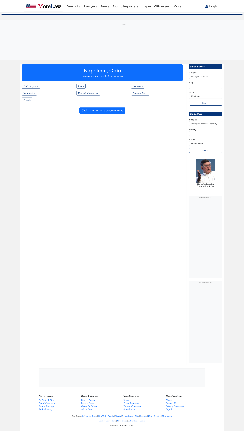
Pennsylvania (127, 416)
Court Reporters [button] (125, 6)
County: (192, 129)
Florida (111, 416)
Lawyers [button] (90, 6)
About (169, 400)
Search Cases (88, 400)
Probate (27, 100)
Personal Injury (140, 93)
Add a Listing (45, 409)
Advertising (133, 421)
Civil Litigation (31, 86)
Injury (81, 86)
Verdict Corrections (107, 421)
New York (102, 416)
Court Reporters (131, 403)
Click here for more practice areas (102, 110)
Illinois (118, 416)
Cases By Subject (89, 406)
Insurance (138, 86)
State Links (129, 409)
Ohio (137, 416)
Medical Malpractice (88, 93)
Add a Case (87, 409)
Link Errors (122, 421)
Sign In (169, 409)
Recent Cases (87, 403)
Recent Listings (46, 406)
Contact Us (171, 403)
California (86, 416)
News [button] (105, 6)
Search (205, 103)
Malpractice (29, 93)
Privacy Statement (175, 406)
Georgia (143, 416)
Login (213, 6)
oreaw (49, 6)
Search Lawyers (47, 403)
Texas (94, 416)
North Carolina (154, 416)
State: (192, 92)
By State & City (46, 400)
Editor (142, 421)
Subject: (193, 72)
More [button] (177, 6)
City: (191, 82)
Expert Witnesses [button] (156, 6)
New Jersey (167, 416)
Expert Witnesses (132, 406)
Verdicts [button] (73, 6)
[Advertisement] (122, 44)
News (126, 400)
